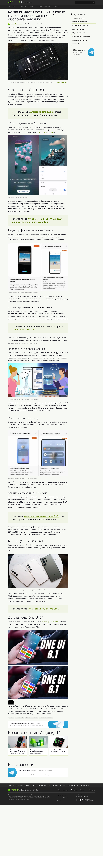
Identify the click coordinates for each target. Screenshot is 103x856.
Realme (23, 7)
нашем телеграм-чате (23, 329)
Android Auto (31, 785)
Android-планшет (44, 785)
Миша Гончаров (84, 794)
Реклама (92, 790)
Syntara (31, 7)
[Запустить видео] (11, 702)
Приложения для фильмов (81, 36)
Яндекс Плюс (77, 44)
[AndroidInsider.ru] (20, 2)
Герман (16, 24)
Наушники (56, 7)
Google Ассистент (78, 18)
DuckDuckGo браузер (79, 22)
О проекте (74, 790)
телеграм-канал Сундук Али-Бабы (41, 516)
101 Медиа (85, 796)
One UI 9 (47, 7)
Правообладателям (61, 800)
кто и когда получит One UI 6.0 (43, 608)
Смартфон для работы (80, 25)
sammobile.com (62, 82)
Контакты (83, 790)
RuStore (39, 7)
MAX (9, 7)
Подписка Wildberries (71, 785)
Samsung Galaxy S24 (50, 622)
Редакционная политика (62, 795)
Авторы (66, 790)
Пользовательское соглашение (64, 798)
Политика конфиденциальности (64, 797)
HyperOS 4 (57, 785)
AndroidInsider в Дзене (41, 112)
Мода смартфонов (78, 33)
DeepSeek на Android (79, 40)
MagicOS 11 (85, 785)
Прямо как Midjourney (45, 132)
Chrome (16, 7)
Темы (60, 790)
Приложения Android (16, 785)
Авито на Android (78, 29)
